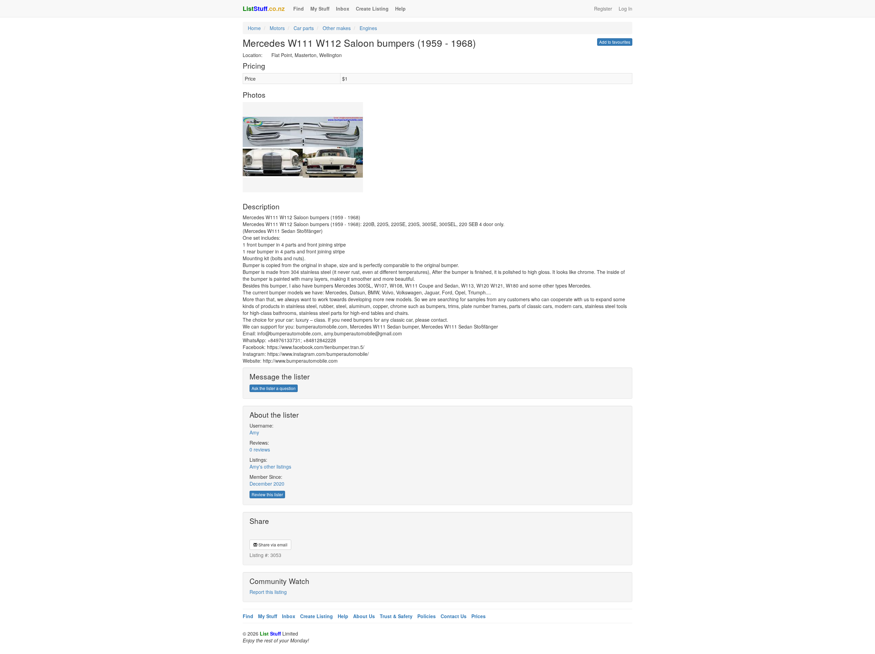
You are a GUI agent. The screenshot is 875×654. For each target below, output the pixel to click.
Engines (368, 28)
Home (254, 28)
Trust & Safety (396, 616)
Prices (478, 616)
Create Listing (372, 8)
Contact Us (454, 616)
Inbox (342, 8)
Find (298, 8)
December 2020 (267, 483)
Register (603, 8)
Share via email (272, 544)
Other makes (337, 28)
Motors (277, 28)
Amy (254, 432)
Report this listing (268, 591)
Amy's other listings (270, 466)
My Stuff (319, 8)
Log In (625, 8)
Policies (426, 616)
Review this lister (267, 494)
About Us (364, 616)
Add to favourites (614, 42)
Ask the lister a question (274, 388)
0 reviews (260, 449)
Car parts (304, 28)
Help (400, 8)
